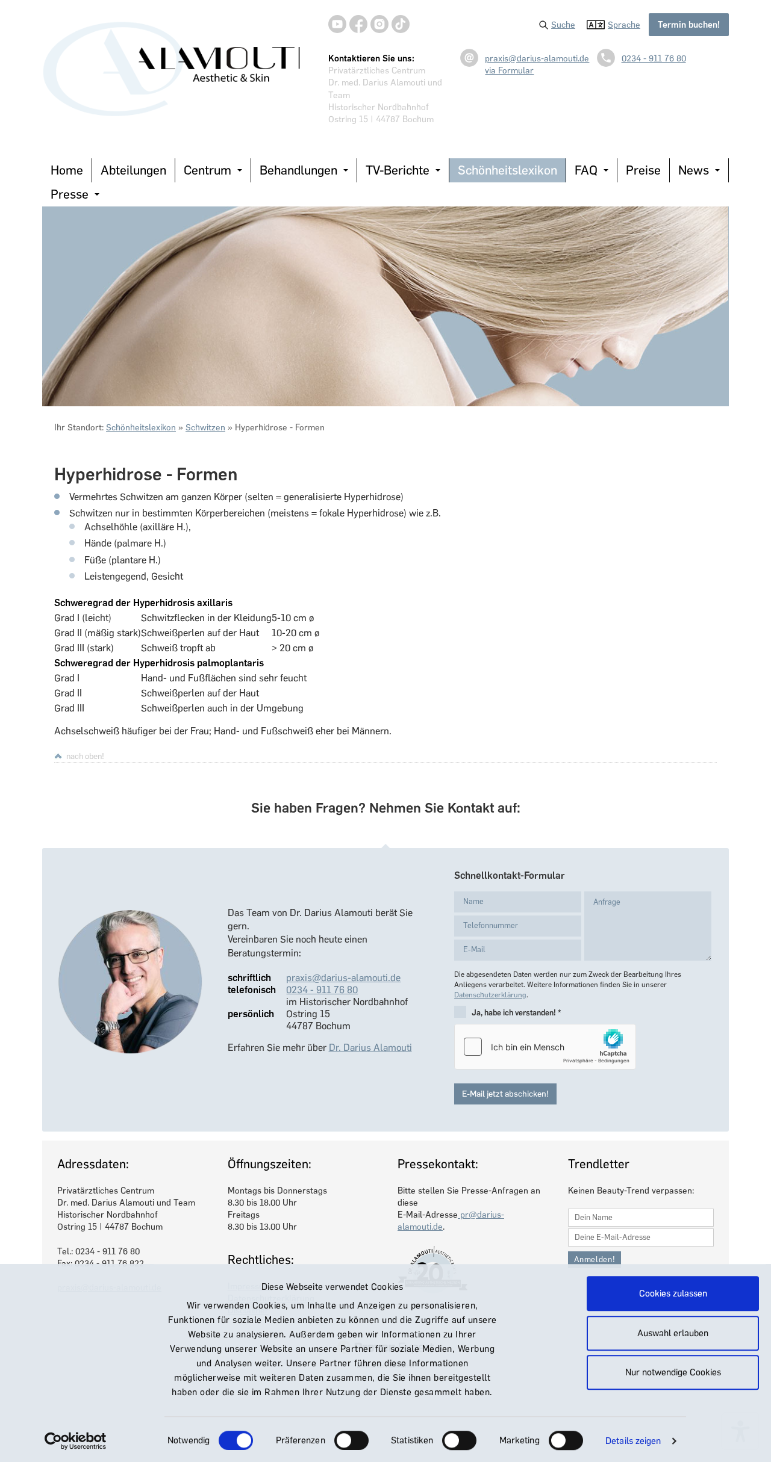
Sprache (624, 24)
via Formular (509, 70)
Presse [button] (70, 194)
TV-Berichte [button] (397, 170)
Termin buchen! (689, 24)
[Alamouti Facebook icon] (358, 24)
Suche (563, 24)
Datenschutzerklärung (490, 995)
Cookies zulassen (673, 1293)
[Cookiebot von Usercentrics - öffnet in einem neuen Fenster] (75, 1441)
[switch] (351, 1440)
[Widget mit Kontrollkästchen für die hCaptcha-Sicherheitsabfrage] (545, 1047)
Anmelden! (595, 1259)
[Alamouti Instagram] (379, 24)
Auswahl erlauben (672, 1333)
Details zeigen (633, 1441)
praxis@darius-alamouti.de (537, 58)
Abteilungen (133, 170)
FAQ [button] (586, 170)
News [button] (693, 170)
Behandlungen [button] (298, 170)
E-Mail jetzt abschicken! (505, 1094)
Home (67, 170)
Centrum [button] (207, 170)
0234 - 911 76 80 (654, 58)
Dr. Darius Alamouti (370, 1047)
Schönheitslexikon (507, 170)
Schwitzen (205, 427)
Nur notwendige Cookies (673, 1372)
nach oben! (85, 756)
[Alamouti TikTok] (401, 24)
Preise (643, 170)
